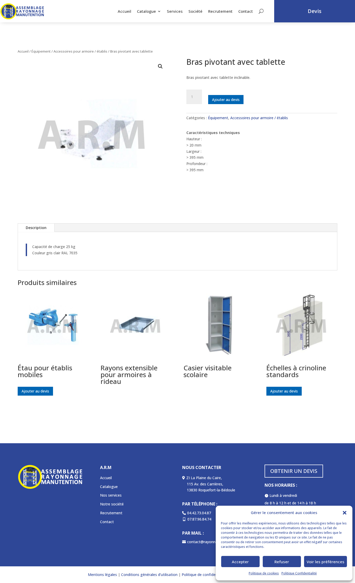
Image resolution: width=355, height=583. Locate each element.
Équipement (41, 51)
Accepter (240, 561)
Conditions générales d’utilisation (149, 574)
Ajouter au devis (226, 99)
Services (175, 11)
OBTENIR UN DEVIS (293, 470)
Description (36, 227)
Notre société (112, 504)
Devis (314, 11)
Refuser (281, 561)
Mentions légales (102, 574)
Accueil (124, 11)
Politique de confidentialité (204, 574)
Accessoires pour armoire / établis (80, 51)
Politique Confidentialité (299, 573)
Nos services (111, 495)
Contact (245, 11)
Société (195, 11)
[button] (344, 512)
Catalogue (146, 11)
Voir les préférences (325, 561)
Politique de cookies (264, 573)
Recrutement (220, 11)
